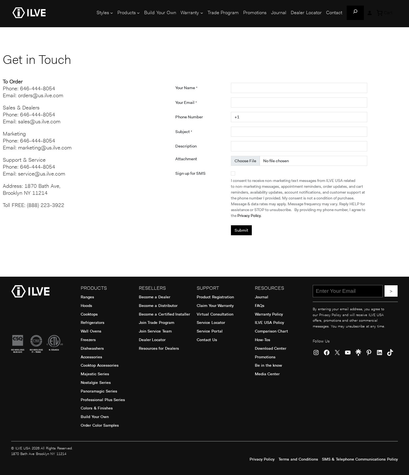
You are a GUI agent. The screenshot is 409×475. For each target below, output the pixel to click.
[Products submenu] (138, 12)
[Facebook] (326, 352)
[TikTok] (390, 352)
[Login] (369, 12)
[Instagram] (316, 352)
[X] (337, 352)
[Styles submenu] (111, 12)
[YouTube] (347, 352)
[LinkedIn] (379, 352)
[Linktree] (358, 352)
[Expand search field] (355, 13)
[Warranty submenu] (201, 12)
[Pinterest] (369, 352)
